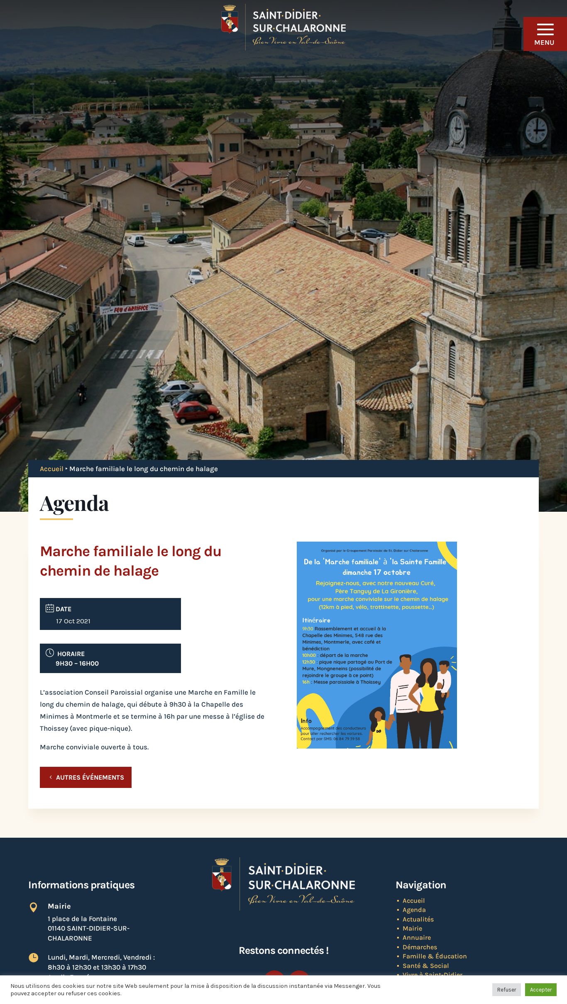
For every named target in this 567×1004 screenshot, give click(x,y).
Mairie (412, 928)
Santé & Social (426, 966)
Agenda (414, 910)
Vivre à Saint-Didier (432, 975)
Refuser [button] (506, 990)
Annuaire (417, 937)
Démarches (420, 947)
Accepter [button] (541, 990)
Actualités (418, 919)
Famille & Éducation (435, 956)
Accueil (52, 468)
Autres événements (90, 777)
